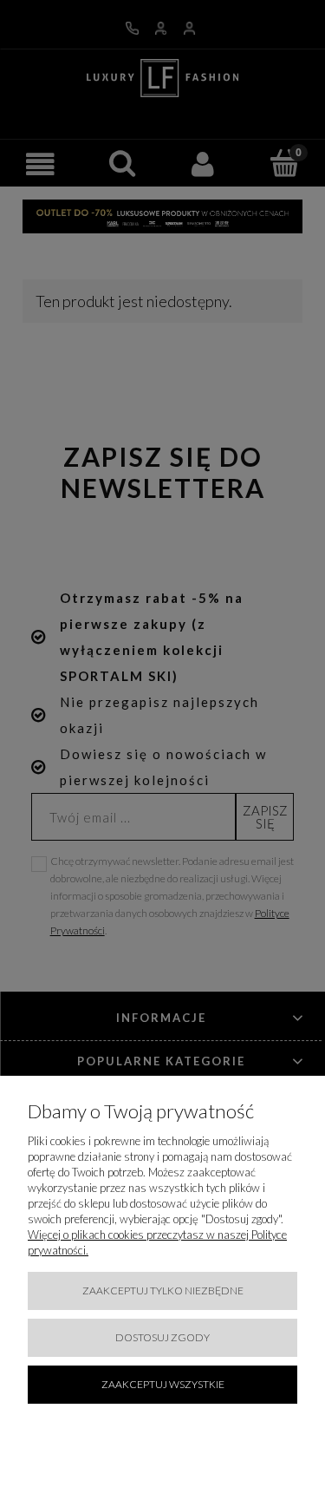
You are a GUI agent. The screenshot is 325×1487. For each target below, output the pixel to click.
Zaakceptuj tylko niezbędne (163, 1290)
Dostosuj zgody (162, 1337)
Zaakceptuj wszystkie (162, 1384)
